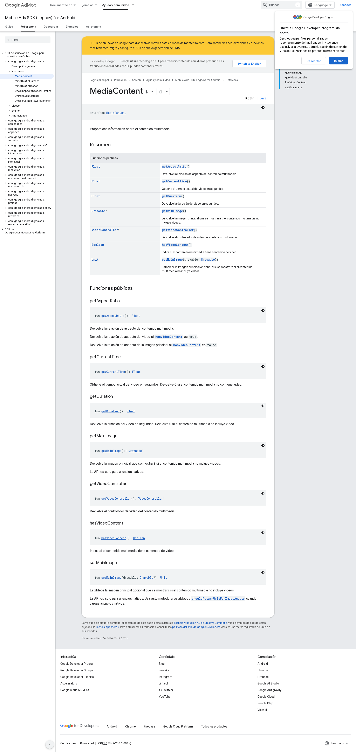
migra (113, 48)
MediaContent (116, 113)
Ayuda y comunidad (115, 5)
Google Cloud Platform (178, 726)
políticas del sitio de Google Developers (196, 626)
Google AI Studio (268, 683)
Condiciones (68, 743)
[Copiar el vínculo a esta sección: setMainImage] (121, 563)
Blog (162, 663)
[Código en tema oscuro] (263, 107)
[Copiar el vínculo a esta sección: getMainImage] (121, 436)
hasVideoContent (175, 245)
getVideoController (178, 230)
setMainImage (172, 259)
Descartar (314, 61)
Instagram (165, 677)
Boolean (97, 245)
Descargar (50, 26)
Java (262, 98)
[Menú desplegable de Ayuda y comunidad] (134, 5)
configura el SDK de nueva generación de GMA (150, 48)
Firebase (263, 677)
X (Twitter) (166, 690)
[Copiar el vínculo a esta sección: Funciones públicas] (137, 288)
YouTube (165, 696)
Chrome (263, 670)
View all (262, 709)
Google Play (265, 703)
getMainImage (172, 211)
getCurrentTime (174, 181)
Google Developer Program (77, 663)
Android (263, 663)
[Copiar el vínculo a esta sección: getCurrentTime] (125, 357)
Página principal (99, 80)
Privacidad (87, 743)
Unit (94, 259)
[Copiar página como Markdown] (160, 91)
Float (95, 166)
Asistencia (93, 26)
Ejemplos (87, 5)
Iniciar (338, 61)
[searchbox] (27, 39)
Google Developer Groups (76, 670)
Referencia (28, 26)
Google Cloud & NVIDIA (74, 690)
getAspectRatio (174, 166)
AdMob (28, 5)
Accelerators (68, 683)
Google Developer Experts (77, 677)
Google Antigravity (269, 690)
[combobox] (281, 5)
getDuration (171, 196)
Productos (120, 80)
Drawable (98, 211)
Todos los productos (214, 726)
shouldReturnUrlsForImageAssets (218, 598)
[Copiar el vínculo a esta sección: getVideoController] (131, 484)
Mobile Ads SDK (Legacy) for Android (40, 17)
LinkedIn (164, 683)
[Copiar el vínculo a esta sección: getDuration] (117, 396)
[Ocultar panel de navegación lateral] (50, 744)
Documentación (61, 5)
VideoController (104, 230)
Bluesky (164, 670)
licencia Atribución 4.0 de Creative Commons (200, 622)
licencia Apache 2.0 (107, 626)
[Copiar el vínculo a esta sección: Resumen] (115, 145)
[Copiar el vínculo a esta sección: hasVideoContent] (127, 523)
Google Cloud (266, 696)
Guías (9, 26)
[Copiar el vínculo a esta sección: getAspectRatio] (124, 301)
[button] (27, 55)
